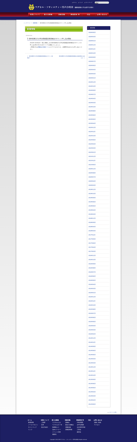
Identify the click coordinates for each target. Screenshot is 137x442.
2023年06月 (92, 115)
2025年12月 (92, 45)
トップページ (27, 23)
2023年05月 (92, 119)
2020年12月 (92, 168)
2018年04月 (92, 226)
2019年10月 (92, 193)
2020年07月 (92, 177)
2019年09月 (92, 197)
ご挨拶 (43, 422)
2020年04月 (92, 181)
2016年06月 (92, 276)
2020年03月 (92, 185)
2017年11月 (92, 235)
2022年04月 (92, 144)
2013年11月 (92, 371)
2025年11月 (92, 49)
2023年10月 (92, 107)
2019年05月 (92, 206)
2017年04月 (92, 247)
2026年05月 (92, 32)
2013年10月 (92, 375)
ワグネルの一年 (57, 425)
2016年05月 (92, 280)
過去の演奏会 (69, 425)
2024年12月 (92, 82)
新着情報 (35, 23)
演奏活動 (61, 14)
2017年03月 (92, 251)
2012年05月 (92, 404)
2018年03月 (92, 230)
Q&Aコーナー (56, 429)
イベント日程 (56, 432)
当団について (35, 14)
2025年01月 (92, 78)
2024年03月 (92, 102)
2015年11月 (92, 301)
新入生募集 (48, 14)
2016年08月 (92, 268)
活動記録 (68, 427)
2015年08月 (92, 309)
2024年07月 (92, 94)
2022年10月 (92, 135)
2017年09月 (92, 239)
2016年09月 (92, 264)
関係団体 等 (75, 14)
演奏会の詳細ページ (43, 47)
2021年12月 (92, 156)
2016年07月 (92, 272)
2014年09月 (92, 346)
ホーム (75, 2)
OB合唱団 (80, 422)
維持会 (79, 432)
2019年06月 (92, 202)
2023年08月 (92, 111)
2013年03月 (92, 396)
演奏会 (67, 422)
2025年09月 (92, 57)
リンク (81, 2)
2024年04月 (92, 98)
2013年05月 (92, 387)
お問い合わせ (102, 14)
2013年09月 (92, 379)
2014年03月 (92, 363)
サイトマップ (89, 2)
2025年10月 (92, 53)
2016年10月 (92, 259)
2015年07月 (92, 313)
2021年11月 (92, 160)
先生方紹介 (44, 427)
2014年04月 (92, 358)
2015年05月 (92, 321)
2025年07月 (92, 61)
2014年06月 (92, 350)
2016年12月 (92, 255)
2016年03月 (92, 288)
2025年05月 (92, 65)
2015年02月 (92, 334)
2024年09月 (92, 90)
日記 (88, 14)
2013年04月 (92, 392)
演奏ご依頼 (97, 422)
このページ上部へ (113, 412)
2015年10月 (92, 305)
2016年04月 (92, 284)
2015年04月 (92, 325)
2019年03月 (92, 214)
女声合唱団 (80, 425)
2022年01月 (92, 152)
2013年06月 (92, 383)
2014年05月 (92, 354)
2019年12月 (92, 189)
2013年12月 (92, 367)
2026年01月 (92, 40)
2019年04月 (92, 210)
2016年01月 (92, 292)
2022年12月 (92, 127)
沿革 (42, 425)
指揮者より (55, 427)
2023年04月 (92, 123)
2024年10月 (92, 86)
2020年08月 (92, 173)
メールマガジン (33, 425)
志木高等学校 (81, 427)
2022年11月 (92, 131)
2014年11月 (92, 342)
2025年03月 (92, 73)
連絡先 (54, 434)
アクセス (97, 425)
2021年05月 (92, 164)
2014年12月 (92, 338)
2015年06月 (92, 317)
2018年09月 (92, 222)
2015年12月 (92, 297)
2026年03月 (92, 36)
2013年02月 (92, 400)
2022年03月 (92, 148)
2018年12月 (92, 218)
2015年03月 (92, 330)
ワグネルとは (56, 422)
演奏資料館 (68, 429)
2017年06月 (92, 243)
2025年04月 (92, 69)
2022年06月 (92, 140)
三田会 (79, 429)
